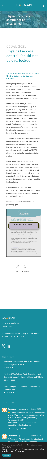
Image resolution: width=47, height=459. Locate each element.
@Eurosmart (19, 415)
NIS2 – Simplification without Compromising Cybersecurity (22, 388)
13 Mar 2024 (36, 436)
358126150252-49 (16, 336)
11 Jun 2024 (36, 409)
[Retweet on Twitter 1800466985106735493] (13, 429)
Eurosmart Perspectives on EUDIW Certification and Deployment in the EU (23, 363)
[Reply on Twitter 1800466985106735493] (9, 429)
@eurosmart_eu (23, 409)
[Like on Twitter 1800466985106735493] (18, 429)
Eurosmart (12, 409)
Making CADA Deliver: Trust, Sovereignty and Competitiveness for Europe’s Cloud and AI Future (24, 375)
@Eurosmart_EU (15, 439)
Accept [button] (6, 455)
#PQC (35, 418)
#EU (22, 420)
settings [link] (21, 451)
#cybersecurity (14, 420)
